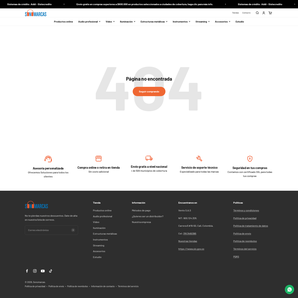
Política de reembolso (245, 241)
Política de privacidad (244, 218)
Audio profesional (102, 216)
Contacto (246, 12)
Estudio (240, 21)
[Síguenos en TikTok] (51, 271)
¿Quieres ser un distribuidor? (147, 216)
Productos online (63, 21)
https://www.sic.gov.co (191, 248)
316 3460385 (189, 233)
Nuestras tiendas (187, 241)
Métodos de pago (141, 210)
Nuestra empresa (141, 221)
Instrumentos (100, 239)
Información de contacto (103, 286)
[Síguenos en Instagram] (35, 271)
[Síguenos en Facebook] (27, 271)
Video (96, 221)
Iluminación (99, 227)
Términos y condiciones (246, 210)
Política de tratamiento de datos (250, 225)
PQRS (236, 256)
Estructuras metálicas (105, 233)
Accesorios (99, 251)
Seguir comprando (149, 91)
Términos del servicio (245, 248)
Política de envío (242, 233)
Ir (48, 159)
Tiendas (235, 12)
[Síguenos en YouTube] (43, 271)
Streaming (98, 245)
